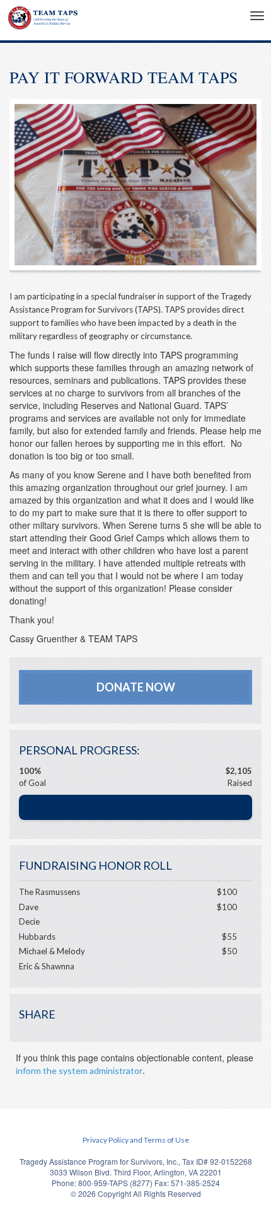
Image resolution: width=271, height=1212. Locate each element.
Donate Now (135, 687)
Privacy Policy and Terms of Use (136, 1140)
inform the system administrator (79, 1070)
